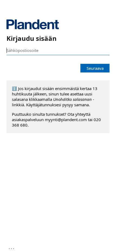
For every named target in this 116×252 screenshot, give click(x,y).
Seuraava (95, 68)
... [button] (12, 247)
